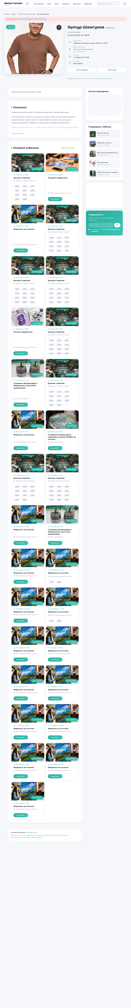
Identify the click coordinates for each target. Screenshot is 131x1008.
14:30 (32, 191)
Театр (57, 4)
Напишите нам (31, 832)
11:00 (17, 186)
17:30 (32, 195)
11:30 (24, 186)
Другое (13, 14)
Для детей (77, 4)
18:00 (59, 582)
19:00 (24, 199)
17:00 (24, 195)
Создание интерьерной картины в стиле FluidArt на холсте (62, 437)
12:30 (32, 186)
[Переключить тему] (125, 4)
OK (117, 225)
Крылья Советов (22, 178)
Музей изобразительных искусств (60, 193)
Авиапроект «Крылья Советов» (25, 181)
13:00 (17, 191)
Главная (6, 14)
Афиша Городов (13, 3)
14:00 (24, 191)
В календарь (83, 70)
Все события (39, 4)
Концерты (66, 4)
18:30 (17, 199)
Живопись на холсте (24, 229)
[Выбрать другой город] (27, 4)
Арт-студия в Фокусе (22, 399)
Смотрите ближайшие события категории (32, 19)
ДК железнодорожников (26, 14)
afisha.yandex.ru (106, 78)
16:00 (59, 246)
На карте (114, 70)
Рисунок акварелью (57, 178)
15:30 (17, 195)
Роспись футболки (23, 332)
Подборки (88, 4)
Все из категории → (68, 148)
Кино (49, 4)
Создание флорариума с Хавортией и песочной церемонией (26, 385)
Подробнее (54, 199)
